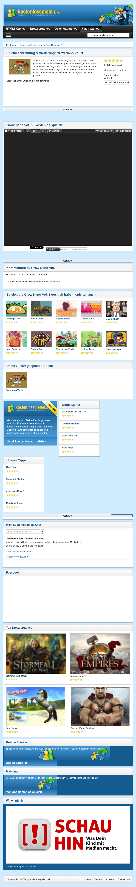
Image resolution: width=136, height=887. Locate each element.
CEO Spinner (112, 319)
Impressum (109, 879)
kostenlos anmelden (50, 281)
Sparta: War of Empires (82, 728)
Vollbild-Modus (15, 131)
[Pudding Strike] (16, 309)
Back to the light (70, 435)
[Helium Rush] (91, 339)
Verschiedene (37, 45)
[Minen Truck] (41, 309)
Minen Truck (37, 318)
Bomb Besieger (114, 349)
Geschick (24, 45)
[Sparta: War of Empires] (100, 707)
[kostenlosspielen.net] (40, 15)
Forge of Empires (78, 676)
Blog (88, 879)
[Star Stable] (35, 707)
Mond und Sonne (14, 503)
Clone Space (87, 318)
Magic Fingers (63, 318)
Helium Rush (87, 349)
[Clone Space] (91, 309)
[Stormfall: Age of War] (36, 654)
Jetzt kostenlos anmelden (26, 441)
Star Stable (12, 728)
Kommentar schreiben (115, 70)
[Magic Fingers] (66, 309)
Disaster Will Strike (65, 349)
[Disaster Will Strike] (66, 339)
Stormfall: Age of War (16, 676)
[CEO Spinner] (116, 309)
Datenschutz (124, 879)
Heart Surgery (13, 349)
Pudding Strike (13, 318)
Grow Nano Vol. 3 (54, 45)
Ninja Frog (11, 467)
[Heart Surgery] (16, 339)
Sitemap (98, 879)
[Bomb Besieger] (116, 339)
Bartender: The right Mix (74, 411)
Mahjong (12, 771)
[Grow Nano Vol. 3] (16, 380)
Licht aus (56, 131)
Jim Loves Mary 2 (15, 491)
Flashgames (12, 45)
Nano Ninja (67, 448)
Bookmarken (106, 131)
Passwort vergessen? (17, 557)
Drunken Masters (70, 423)
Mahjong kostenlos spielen (24, 791)
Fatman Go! (36, 349)
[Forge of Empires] (100, 654)
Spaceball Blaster (15, 479)
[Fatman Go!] (41, 339)
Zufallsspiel (125, 131)
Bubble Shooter (16, 742)
